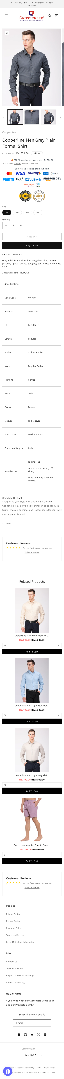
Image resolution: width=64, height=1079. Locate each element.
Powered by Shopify (33, 1068)
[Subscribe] (47, 1023)
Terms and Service (15, 935)
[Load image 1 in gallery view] (15, 117)
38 (8, 213)
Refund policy (49, 1068)
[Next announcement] (58, 4)
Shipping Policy (14, 928)
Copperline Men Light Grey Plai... (32, 775)
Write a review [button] (32, 552)
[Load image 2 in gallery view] (32, 117)
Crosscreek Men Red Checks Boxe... (32, 845)
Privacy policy (17, 1072)
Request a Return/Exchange (20, 975)
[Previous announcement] (5, 4)
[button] (6, 15)
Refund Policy (13, 921)
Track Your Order (14, 968)
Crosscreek (20, 1068)
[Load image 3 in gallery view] (48, 117)
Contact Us (11, 961)
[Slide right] (60, 117)
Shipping (17, 163)
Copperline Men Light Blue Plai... (32, 705)
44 (39, 213)
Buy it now (32, 245)
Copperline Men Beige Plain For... (32, 635)
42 (29, 213)
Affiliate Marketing (15, 982)
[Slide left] (3, 117)
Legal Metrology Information (20, 942)
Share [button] (8, 523)
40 (19, 213)
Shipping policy (48, 1072)
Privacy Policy (13, 914)
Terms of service (32, 1072)
